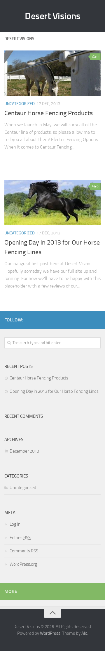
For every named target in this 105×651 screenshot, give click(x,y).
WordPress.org (23, 564)
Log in (15, 524)
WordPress (50, 633)
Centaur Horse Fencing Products (48, 113)
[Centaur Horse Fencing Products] (52, 73)
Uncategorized (19, 103)
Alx (84, 633)
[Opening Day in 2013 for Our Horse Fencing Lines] (52, 202)
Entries (20, 537)
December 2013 (24, 451)
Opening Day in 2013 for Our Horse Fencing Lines (54, 391)
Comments (24, 551)
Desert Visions (52, 15)
